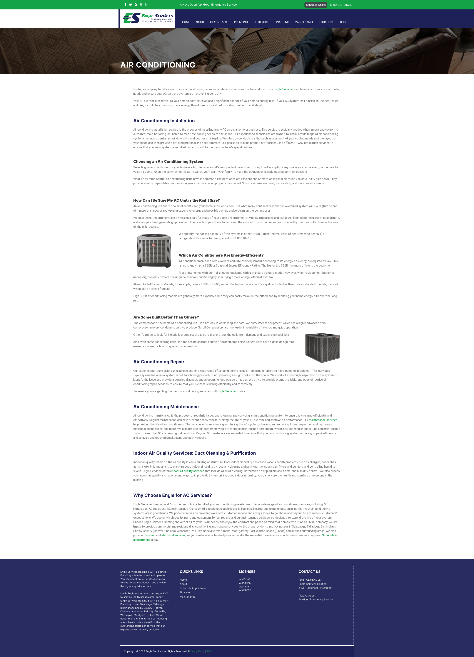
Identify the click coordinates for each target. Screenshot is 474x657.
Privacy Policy (197, 651)
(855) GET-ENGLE (341, 4)
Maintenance (304, 21)
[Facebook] (125, 4)
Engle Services (284, 89)
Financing (282, 21)
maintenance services (323, 420)
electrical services (173, 535)
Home (186, 21)
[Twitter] (130, 4)
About (200, 21)
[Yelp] (135, 4)
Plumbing (241, 21)
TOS (209, 651)
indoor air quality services (187, 471)
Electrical (261, 21)
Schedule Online (316, 4)
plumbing (149, 535)
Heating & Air (219, 21)
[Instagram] (141, 4)
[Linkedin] (146, 4)
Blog (343, 21)
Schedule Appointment (193, 588)
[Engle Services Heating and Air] (147, 22)
